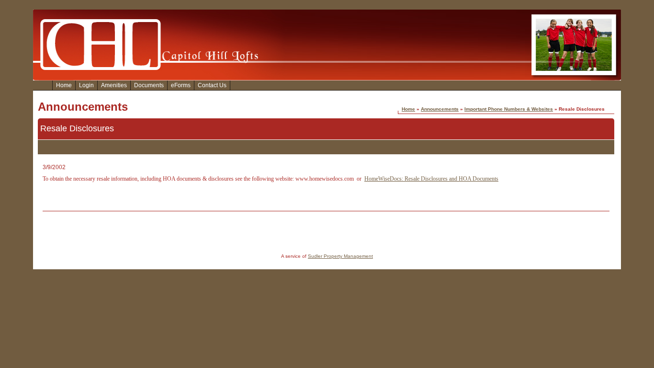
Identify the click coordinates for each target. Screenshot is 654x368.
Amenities (114, 85)
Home (64, 85)
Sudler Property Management (340, 256)
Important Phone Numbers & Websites (508, 109)
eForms (181, 85)
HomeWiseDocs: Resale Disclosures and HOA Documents (431, 178)
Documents (149, 85)
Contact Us (212, 85)
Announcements (440, 109)
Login (86, 85)
